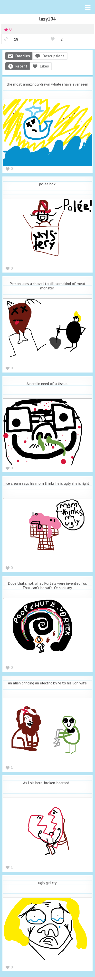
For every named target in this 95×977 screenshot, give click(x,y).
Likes (44, 66)
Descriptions (53, 55)
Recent (21, 66)
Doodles (22, 55)
